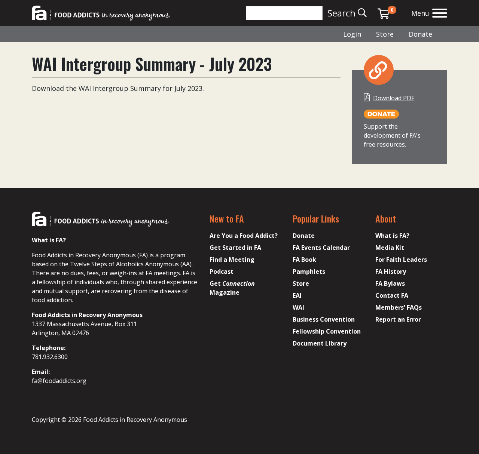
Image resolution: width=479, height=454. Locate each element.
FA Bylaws (390, 283)
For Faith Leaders (401, 259)
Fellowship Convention (327, 331)
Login (352, 34)
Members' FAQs (398, 307)
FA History (390, 271)
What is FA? (392, 235)
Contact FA (391, 295)
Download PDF (393, 98)
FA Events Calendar (321, 247)
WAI (298, 307)
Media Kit (389, 247)
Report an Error (398, 319)
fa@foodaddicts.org (59, 381)
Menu (420, 13)
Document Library (320, 343)
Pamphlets (309, 271)
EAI (297, 295)
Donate (420, 34)
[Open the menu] (439, 14)
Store (385, 34)
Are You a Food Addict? (244, 235)
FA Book (304, 259)
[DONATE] (381, 114)
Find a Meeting (232, 259)
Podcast (222, 271)
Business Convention (324, 319)
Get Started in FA (235, 247)
